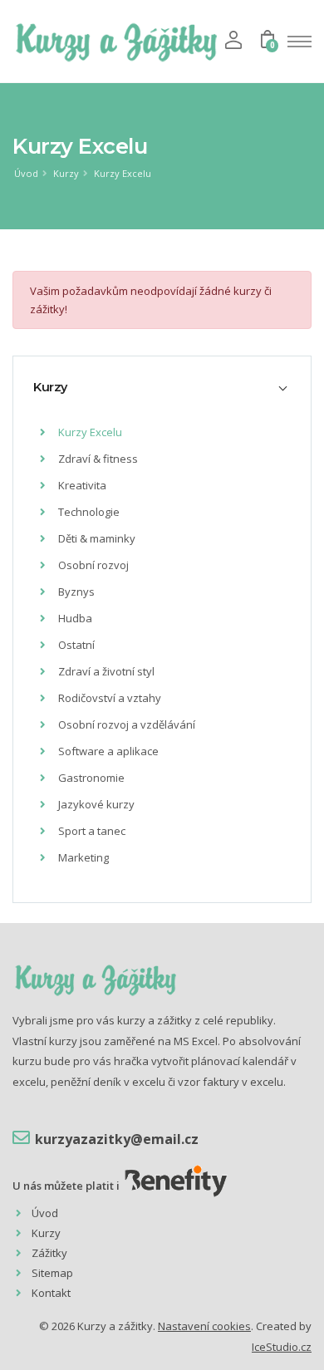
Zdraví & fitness (97, 458)
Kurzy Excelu (122, 173)
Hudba (74, 618)
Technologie (88, 511)
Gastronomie (90, 777)
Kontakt (51, 1292)
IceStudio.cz (282, 1346)
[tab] (162, 387)
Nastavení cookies (204, 1325)
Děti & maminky (95, 538)
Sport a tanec (90, 830)
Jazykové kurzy (95, 804)
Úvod (26, 173)
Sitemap (52, 1272)
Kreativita (81, 485)
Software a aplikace (107, 751)
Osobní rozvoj (92, 564)
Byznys (75, 591)
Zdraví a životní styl (105, 671)
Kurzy (66, 173)
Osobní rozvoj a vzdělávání (125, 724)
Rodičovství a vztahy (108, 697)
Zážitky (49, 1252)
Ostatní (75, 644)
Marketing (82, 857)
